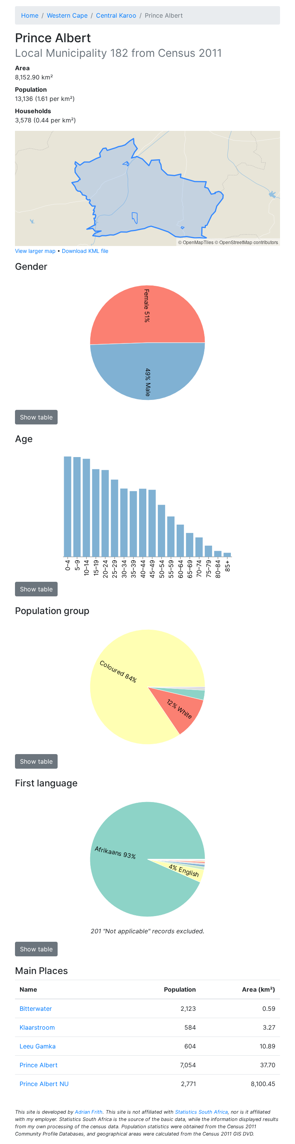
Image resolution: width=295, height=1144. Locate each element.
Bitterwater (36, 1008)
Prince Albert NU (44, 1084)
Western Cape (67, 15)
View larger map (35, 251)
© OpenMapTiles (196, 242)
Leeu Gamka (38, 1046)
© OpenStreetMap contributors (246, 242)
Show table (36, 417)
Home (29, 15)
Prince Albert (39, 1065)
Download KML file (85, 251)
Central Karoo (116, 15)
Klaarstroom (37, 1027)
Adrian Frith (89, 1112)
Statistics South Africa (201, 1112)
